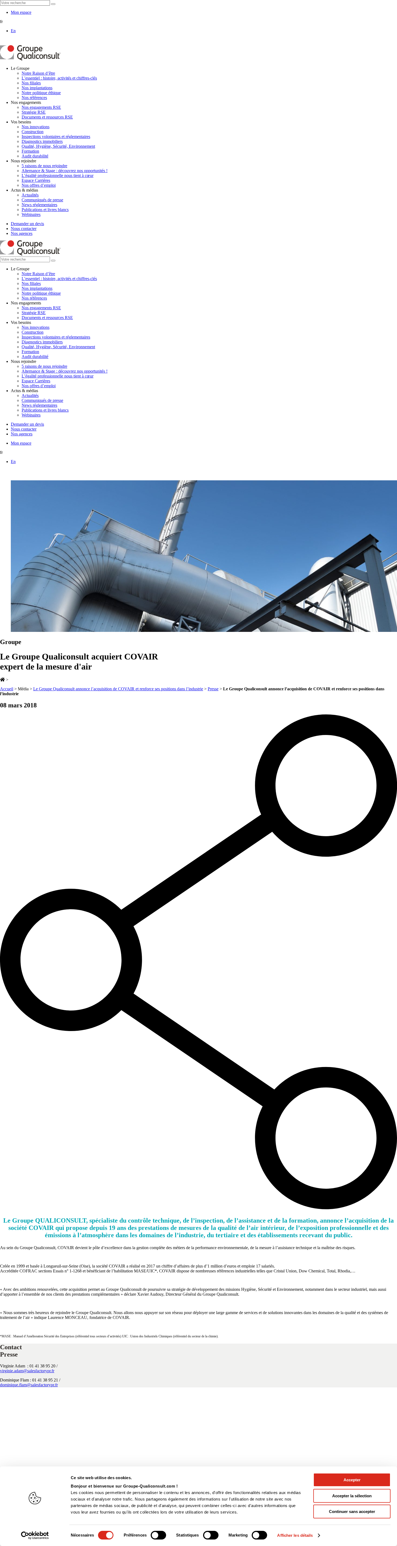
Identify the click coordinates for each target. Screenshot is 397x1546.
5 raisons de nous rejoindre (44, 165)
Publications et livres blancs (45, 209)
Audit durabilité (35, 156)
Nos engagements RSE (41, 107)
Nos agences (21, 233)
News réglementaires (39, 204)
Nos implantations (37, 88)
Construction (32, 131)
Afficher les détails (295, 1535)
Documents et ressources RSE (47, 117)
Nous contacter (23, 228)
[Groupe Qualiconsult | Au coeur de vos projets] (30, 59)
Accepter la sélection (352, 1496)
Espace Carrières (36, 180)
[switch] (158, 1535)
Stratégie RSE (34, 112)
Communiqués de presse (42, 200)
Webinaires (31, 214)
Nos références (34, 97)
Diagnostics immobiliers (42, 141)
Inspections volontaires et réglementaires (56, 136)
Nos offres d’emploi (39, 185)
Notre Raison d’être (38, 73)
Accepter (352, 1480)
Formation (30, 151)
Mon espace (21, 12)
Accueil (6, 689)
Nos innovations (35, 126)
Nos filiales (31, 83)
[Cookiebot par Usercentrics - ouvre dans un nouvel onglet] (35, 1535)
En (13, 30)
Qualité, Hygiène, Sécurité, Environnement (58, 146)
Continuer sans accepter (352, 1511)
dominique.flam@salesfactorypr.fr (29, 1385)
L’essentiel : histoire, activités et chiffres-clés (59, 78)
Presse (213, 689)
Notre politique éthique (41, 92)
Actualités (30, 195)
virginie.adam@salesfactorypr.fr (27, 1370)
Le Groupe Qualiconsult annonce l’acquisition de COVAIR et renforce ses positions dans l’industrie (118, 689)
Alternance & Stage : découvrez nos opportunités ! (64, 170)
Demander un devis (27, 223)
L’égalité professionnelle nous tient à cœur (57, 175)
